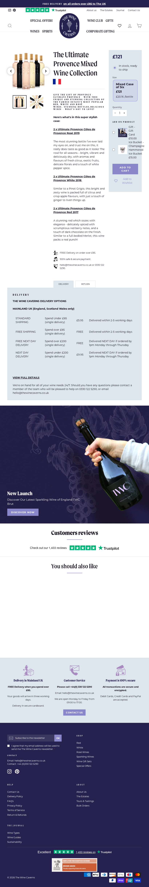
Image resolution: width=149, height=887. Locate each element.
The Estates (106, 10)
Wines (34, 31)
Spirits (47, 31)
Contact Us (134, 10)
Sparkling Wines (85, 756)
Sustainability (14, 842)
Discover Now (23, 512)
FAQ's (10, 801)
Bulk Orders (82, 805)
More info (22, 649)
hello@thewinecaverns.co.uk (31, 393)
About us (91, 10)
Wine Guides (14, 837)
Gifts (109, 20)
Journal (120, 10)
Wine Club (95, 20)
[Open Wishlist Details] (119, 25)
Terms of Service (16, 810)
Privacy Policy (14, 805)
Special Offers (41, 20)
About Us (81, 792)
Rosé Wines (82, 752)
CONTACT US (74, 712)
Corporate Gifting (100, 31)
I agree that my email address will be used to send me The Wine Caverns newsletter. (35, 747)
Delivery (64, 284)
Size (114, 77)
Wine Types (13, 832)
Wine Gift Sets (84, 761)
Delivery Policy (15, 796)
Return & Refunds (17, 815)
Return (85, 284)
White (79, 747)
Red (78, 743)
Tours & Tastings (85, 801)
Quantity (117, 107)
